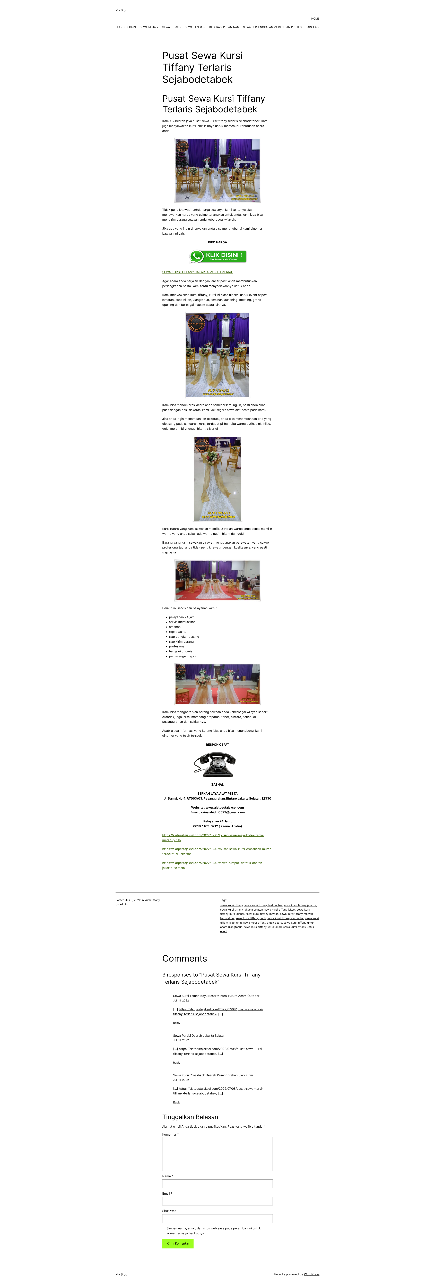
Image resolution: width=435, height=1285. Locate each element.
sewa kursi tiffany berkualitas (263, 905)
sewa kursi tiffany (231, 905)
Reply (176, 1022)
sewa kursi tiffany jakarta (300, 905)
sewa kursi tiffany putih (251, 918)
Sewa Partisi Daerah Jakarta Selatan (199, 1035)
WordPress (311, 1274)
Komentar (170, 1134)
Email (167, 1193)
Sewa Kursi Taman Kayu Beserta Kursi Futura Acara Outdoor (216, 996)
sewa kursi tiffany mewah (262, 913)
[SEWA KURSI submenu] (180, 27)
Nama (167, 1176)
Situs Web (169, 1211)
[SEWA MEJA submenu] (157, 27)
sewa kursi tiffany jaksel (279, 909)
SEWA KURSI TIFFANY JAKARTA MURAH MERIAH (197, 272)
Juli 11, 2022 (181, 1000)
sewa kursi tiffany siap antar (285, 918)
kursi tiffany (152, 900)
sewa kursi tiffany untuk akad (263, 927)
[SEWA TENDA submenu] (204, 27)
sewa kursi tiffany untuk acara (262, 922)
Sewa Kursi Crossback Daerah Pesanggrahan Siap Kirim (213, 1075)
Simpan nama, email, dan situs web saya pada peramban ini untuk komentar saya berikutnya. (214, 1231)
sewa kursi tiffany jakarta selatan (241, 909)
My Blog (121, 10)
